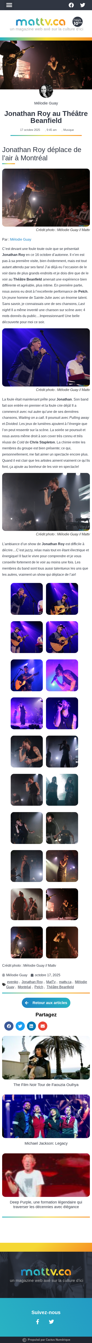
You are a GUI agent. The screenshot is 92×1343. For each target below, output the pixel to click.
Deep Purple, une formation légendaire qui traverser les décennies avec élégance (46, 1204)
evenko (12, 982)
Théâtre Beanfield (60, 987)
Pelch (38, 987)
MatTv (51, 982)
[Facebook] (71, 5)
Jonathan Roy (32, 982)
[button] (9, 5)
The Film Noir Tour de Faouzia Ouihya (46, 1085)
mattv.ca (65, 982)
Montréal (24, 987)
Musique (68, 129)
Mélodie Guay (20, 239)
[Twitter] (82, 5)
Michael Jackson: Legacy (46, 1143)
